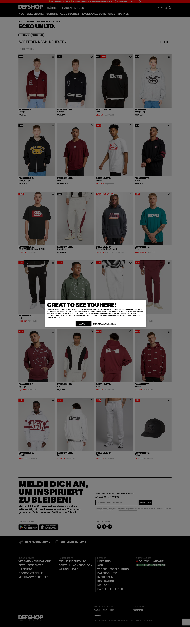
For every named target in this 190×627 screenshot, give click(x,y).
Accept (83, 323)
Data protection (53, 317)
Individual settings (104, 324)
